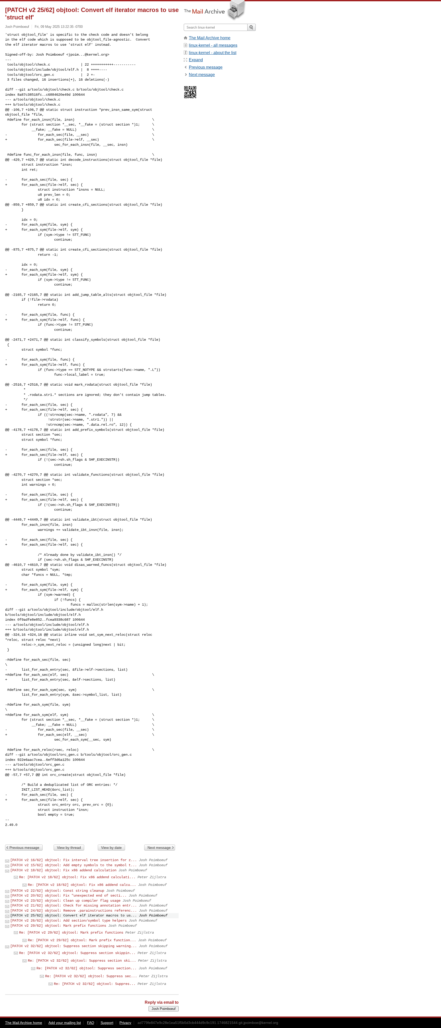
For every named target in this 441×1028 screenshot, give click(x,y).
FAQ (90, 1023)
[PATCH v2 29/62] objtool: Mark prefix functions (58, 926)
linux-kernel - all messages (213, 45)
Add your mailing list (64, 1023)
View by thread (69, 848)
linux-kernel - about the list (212, 53)
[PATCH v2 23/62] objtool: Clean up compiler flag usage (65, 901)
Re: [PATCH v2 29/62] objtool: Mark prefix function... (82, 940)
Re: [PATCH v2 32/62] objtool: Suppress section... (86, 968)
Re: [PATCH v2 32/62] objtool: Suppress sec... (91, 976)
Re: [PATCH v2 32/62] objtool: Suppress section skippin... (77, 953)
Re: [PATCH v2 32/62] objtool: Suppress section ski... (82, 961)
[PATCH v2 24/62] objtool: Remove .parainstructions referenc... (73, 911)
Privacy (125, 1023)
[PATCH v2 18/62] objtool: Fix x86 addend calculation (63, 870)
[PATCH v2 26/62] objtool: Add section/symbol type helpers (68, 921)
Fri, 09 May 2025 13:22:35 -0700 (59, 27)
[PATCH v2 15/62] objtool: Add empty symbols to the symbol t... (73, 865)
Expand (196, 60)
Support (107, 1023)
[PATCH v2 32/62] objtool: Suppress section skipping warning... (73, 946)
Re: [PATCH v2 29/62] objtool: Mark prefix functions (71, 933)
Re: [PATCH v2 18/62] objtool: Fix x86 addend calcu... (82, 885)
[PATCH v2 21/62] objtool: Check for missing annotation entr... (73, 905)
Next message (159, 848)
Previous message (24, 848)
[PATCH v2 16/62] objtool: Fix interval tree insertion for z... (73, 860)
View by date (111, 848)
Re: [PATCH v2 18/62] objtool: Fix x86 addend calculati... (77, 877)
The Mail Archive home (209, 38)
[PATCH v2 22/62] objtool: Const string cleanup (57, 891)
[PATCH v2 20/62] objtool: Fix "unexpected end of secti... (68, 896)
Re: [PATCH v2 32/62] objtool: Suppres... (95, 984)
